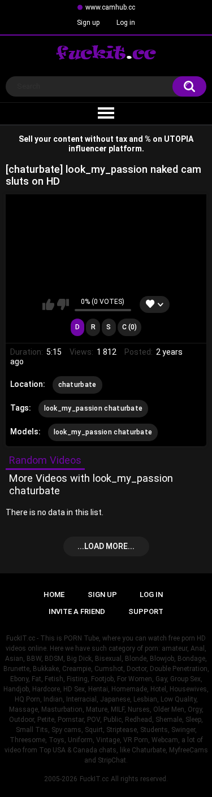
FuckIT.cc (94, 779)
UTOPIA (178, 138)
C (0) (129, 327)
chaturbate (77, 385)
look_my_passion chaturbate (93, 408)
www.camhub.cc (110, 7)
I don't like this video (63, 304)
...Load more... (106, 546)
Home (54, 594)
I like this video (48, 304)
